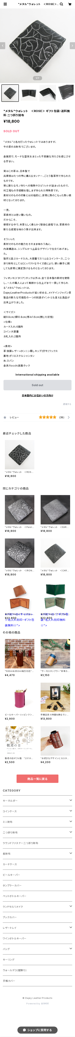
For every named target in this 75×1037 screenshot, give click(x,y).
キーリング (8, 959)
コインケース (10, 811)
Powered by (33, 1003)
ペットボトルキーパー (15, 896)
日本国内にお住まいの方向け (37, 395)
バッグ (6, 949)
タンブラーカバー (12, 885)
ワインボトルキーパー (15, 938)
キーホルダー (10, 800)
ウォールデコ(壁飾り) (15, 970)
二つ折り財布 (10, 832)
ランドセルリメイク (13, 906)
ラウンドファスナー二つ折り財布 (20, 843)
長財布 (6, 853)
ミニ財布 (8, 821)
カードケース (10, 864)
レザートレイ (10, 927)
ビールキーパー (11, 874)
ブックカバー (10, 917)
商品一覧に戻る (37, 779)
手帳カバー (9, 980)
